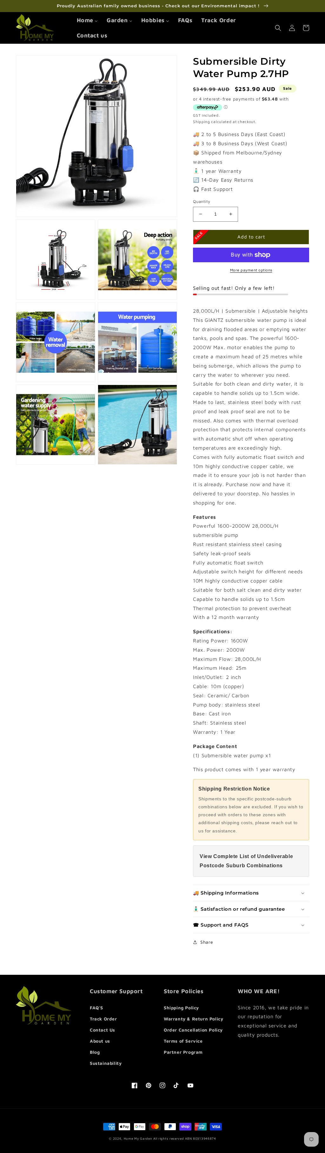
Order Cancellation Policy (193, 1029)
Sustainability (106, 1063)
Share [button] (206, 942)
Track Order (103, 1018)
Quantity (201, 201)
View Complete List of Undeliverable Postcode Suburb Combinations (246, 861)
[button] (278, 28)
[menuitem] (87, 20)
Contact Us (102, 1029)
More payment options (251, 270)
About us (100, 1041)
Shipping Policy (181, 1007)
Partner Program (183, 1052)
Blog (95, 1052)
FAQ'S (96, 1007)
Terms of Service (183, 1041)
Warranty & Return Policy (193, 1018)
